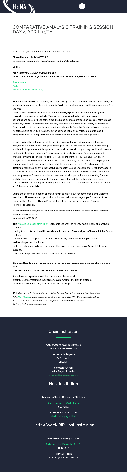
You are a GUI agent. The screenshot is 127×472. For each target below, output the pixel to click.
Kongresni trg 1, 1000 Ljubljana (63, 403)
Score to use (19, 82)
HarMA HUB (24, 297)
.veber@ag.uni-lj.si (63, 416)
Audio (16, 86)
